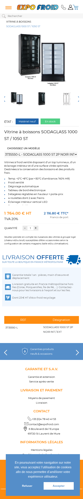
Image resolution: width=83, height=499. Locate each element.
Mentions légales (41, 449)
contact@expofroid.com (44, 424)
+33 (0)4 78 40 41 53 (44, 419)
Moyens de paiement (41, 398)
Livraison (41, 402)
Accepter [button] (58, 485)
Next (78, 99)
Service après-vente (41, 381)
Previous (4, 99)
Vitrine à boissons (18, 21)
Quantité (10, 228)
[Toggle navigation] (7, 8)
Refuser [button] (27, 485)
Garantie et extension (41, 376)
